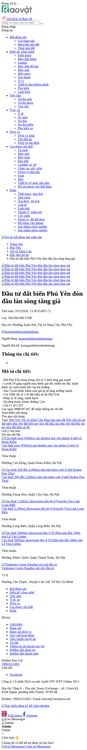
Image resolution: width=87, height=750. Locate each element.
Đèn (20, 179)
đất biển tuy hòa (34, 423)
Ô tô (20, 113)
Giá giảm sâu (26, 41)
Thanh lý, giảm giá (30, 212)
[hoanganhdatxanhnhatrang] (20, 331)
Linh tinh (24, 208)
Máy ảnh (23, 70)
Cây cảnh (24, 215)
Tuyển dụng (25, 102)
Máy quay (24, 73)
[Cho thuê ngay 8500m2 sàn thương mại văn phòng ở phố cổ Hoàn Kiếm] (43, 442)
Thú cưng (24, 197)
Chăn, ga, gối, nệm (30, 168)
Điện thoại (24, 55)
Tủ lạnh (23, 150)
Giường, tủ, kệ (27, 164)
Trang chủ (16, 244)
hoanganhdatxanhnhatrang (35, 338)
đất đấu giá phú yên (57, 423)
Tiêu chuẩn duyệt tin (23, 639)
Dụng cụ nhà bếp (29, 172)
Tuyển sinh (25, 99)
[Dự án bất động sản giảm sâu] (22, 237)
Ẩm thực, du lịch (28, 201)
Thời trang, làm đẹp (30, 194)
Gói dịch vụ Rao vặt (19, 18)
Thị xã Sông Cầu (21, 251)
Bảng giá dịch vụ (21, 631)
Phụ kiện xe (25, 128)
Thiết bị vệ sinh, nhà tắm (33, 183)
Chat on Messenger (38, 746)
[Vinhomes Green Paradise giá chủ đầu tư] (29, 564)
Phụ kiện (23, 88)
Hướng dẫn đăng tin (22, 650)
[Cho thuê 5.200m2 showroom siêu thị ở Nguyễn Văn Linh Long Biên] (43, 505)
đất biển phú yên (12, 423)
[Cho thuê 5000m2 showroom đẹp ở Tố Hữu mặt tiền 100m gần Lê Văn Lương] (43, 536)
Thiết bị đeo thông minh (33, 84)
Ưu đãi (14, 642)
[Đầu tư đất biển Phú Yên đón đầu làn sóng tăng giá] (36, 265)
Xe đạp (22, 121)
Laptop (22, 62)
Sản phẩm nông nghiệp (32, 230)
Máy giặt (23, 153)
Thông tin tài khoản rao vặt (27, 646)
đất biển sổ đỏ (21, 427)
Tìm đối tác (25, 139)
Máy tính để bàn (28, 66)
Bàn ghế (23, 161)
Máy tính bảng (27, 59)
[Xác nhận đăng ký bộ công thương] (25, 705)
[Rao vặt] (17, 13)
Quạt (21, 175)
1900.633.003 (10, 664)
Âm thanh (24, 77)
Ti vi (21, 81)
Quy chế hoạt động (22, 635)
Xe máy (23, 117)
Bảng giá (15, 628)
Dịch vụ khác (26, 135)
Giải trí (22, 204)
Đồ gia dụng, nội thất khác (35, 186)
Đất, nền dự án (19, 255)
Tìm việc (23, 106)
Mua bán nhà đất (28, 44)
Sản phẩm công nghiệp (32, 226)
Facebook (16, 674)
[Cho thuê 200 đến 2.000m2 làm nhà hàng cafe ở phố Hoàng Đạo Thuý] (43, 473)
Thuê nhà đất (26, 48)
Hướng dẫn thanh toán (24, 653)
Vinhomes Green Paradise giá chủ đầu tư (28, 568)
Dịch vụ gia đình (28, 143)
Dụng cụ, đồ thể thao (31, 219)
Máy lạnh (24, 157)
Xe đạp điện (25, 124)
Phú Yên (15, 247)
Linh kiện (24, 92)
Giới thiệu (16, 624)
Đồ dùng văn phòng (31, 223)
